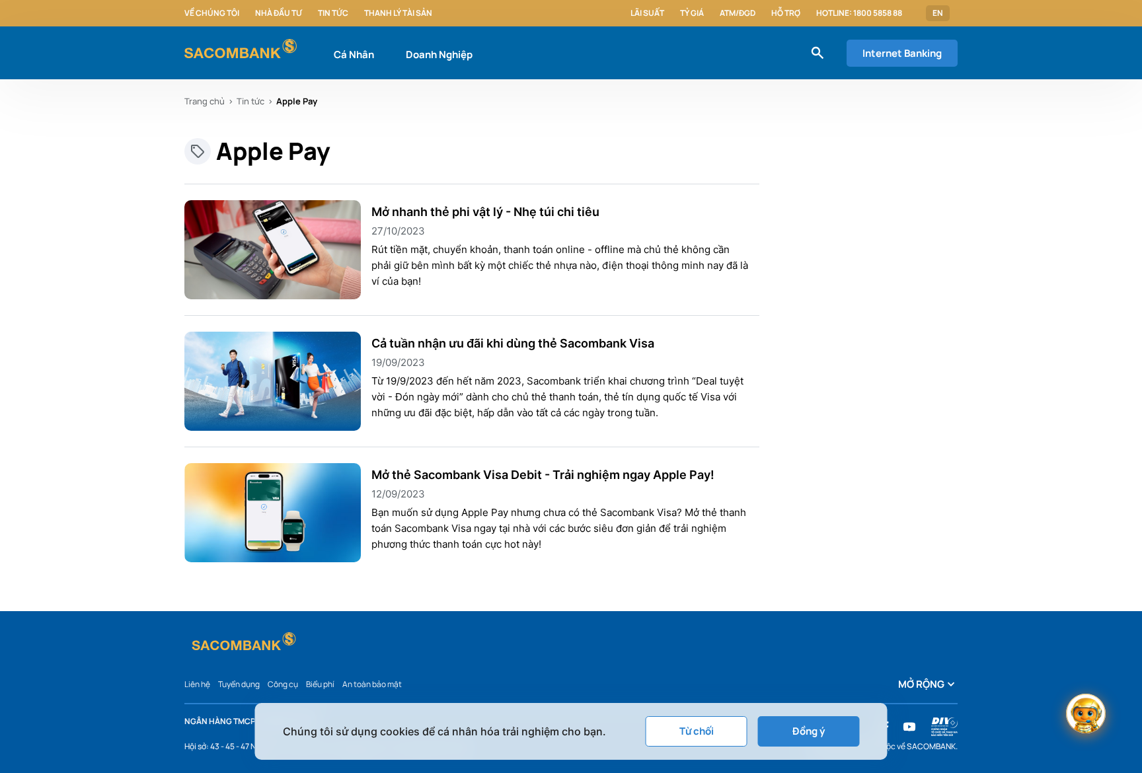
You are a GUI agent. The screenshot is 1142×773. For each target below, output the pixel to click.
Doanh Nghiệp (439, 54)
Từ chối (696, 731)
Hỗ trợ (785, 13)
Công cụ (283, 684)
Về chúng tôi (211, 13)
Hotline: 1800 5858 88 (859, 13)
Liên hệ (197, 684)
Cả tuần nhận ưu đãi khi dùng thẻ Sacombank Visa (512, 343)
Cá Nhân (354, 54)
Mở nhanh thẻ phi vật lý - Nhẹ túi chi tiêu (485, 212)
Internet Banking (902, 53)
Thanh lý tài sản (398, 13)
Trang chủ (204, 101)
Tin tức (333, 13)
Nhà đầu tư (278, 13)
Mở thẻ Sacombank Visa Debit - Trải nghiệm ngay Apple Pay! (542, 475)
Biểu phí (320, 684)
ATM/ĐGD (737, 13)
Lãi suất (647, 13)
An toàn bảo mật (372, 684)
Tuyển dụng (239, 684)
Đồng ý (808, 731)
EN (938, 13)
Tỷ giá (692, 13)
